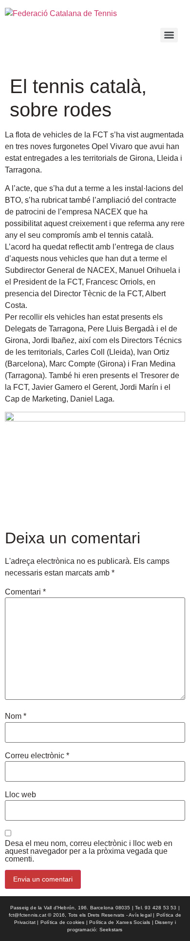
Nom (15, 716)
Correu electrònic (37, 756)
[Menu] (169, 35)
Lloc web (20, 795)
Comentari (25, 592)
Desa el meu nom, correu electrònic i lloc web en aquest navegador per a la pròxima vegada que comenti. (88, 851)
